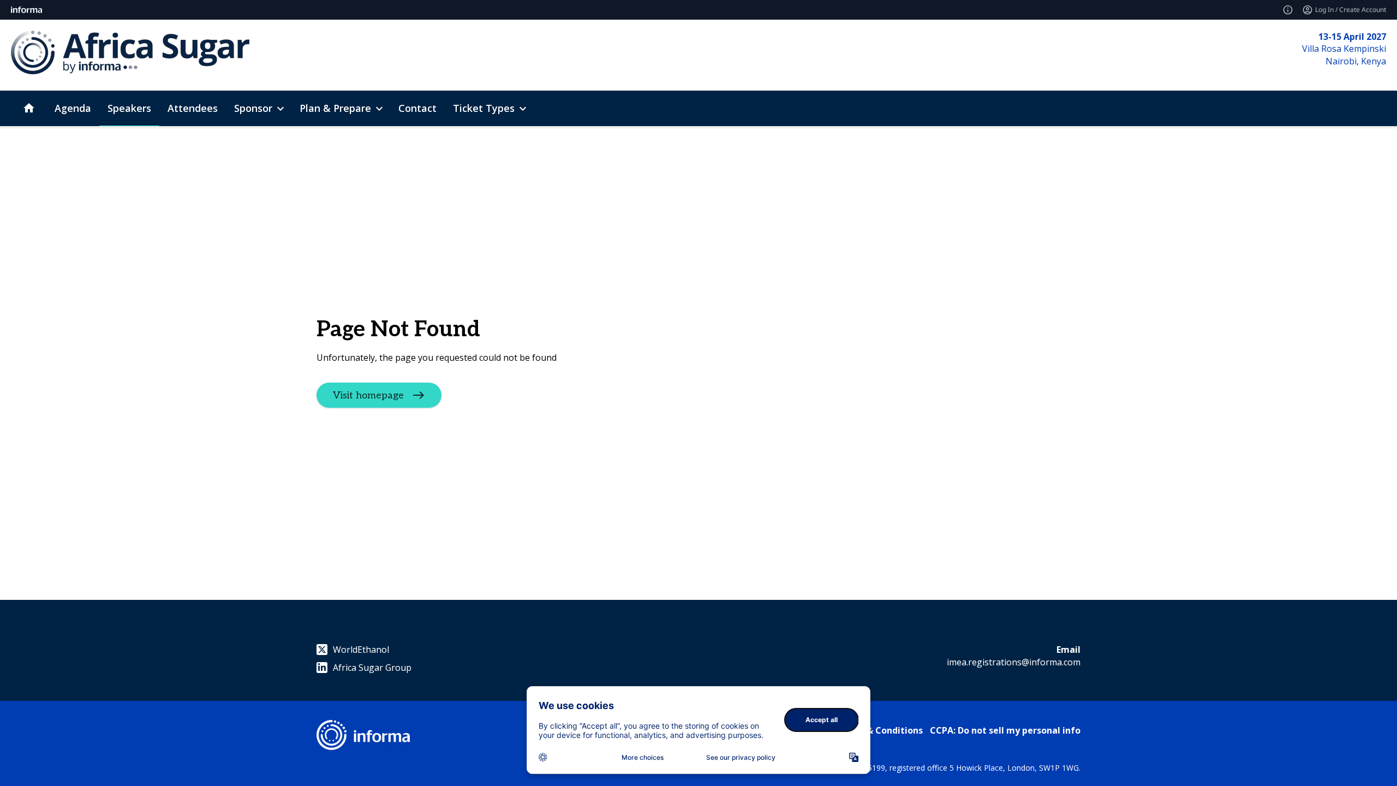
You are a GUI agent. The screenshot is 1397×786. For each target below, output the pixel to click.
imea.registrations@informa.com (1013, 662)
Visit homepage (368, 395)
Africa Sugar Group (372, 668)
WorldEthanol (361, 650)
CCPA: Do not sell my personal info (1005, 730)
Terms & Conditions (879, 730)
